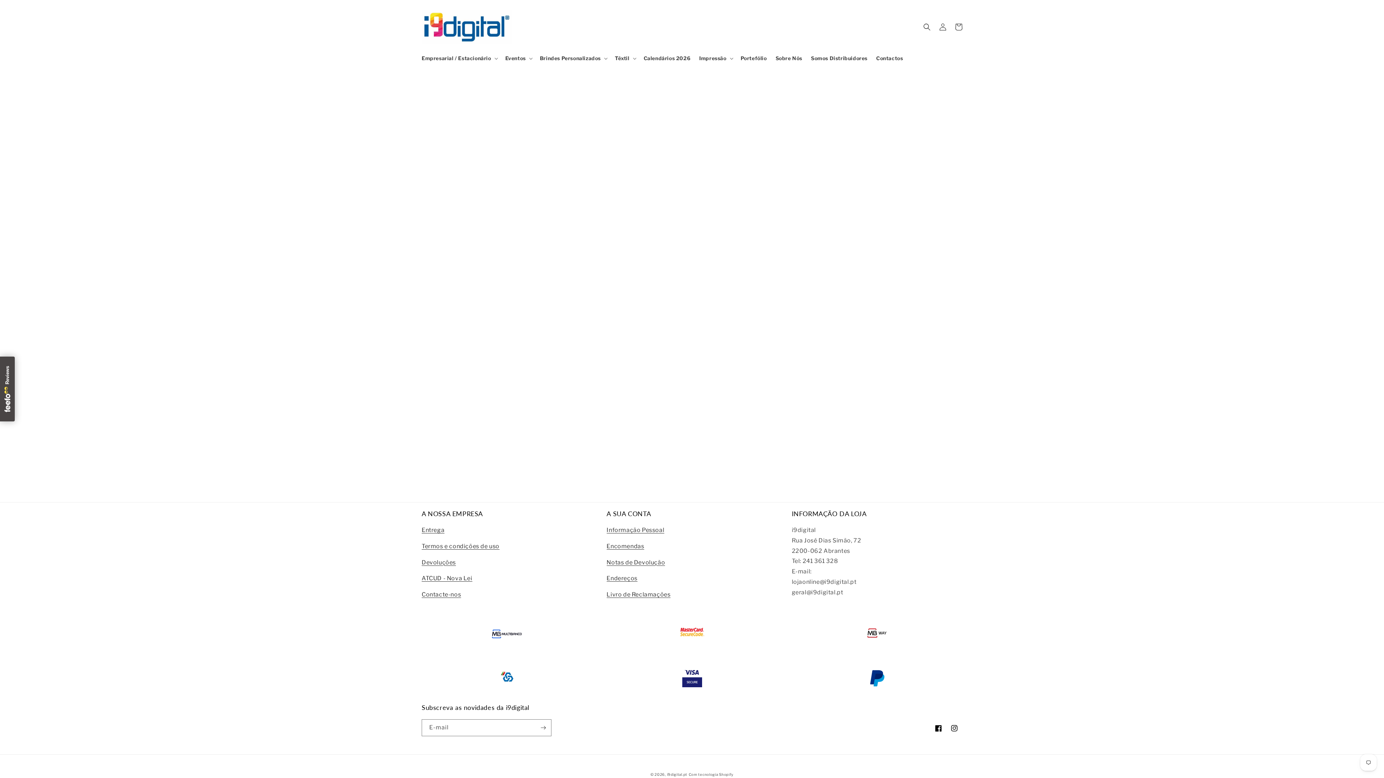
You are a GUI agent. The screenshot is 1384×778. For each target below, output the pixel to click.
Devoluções (439, 562)
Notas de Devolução (636, 562)
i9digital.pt (677, 774)
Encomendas (625, 546)
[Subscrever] (543, 727)
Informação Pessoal (635, 530)
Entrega (433, 530)
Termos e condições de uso (461, 546)
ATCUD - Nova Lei (447, 578)
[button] (459, 58)
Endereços (622, 578)
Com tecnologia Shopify (711, 774)
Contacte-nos (441, 594)
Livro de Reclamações (638, 594)
